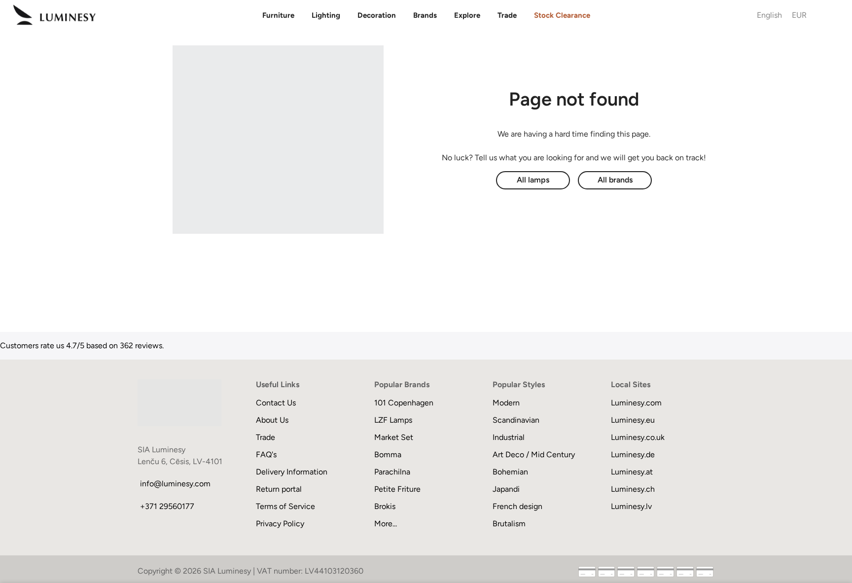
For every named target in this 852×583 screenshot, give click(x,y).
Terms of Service (285, 506)
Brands (425, 15)
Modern (506, 402)
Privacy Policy (280, 523)
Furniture (278, 15)
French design (517, 506)
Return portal (279, 489)
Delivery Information (291, 471)
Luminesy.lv (631, 506)
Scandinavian (516, 420)
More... (385, 523)
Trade (507, 15)
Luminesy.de (633, 454)
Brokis (384, 506)
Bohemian (510, 471)
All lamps (533, 179)
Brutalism (509, 523)
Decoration (376, 15)
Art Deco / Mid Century (534, 454)
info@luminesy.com (175, 483)
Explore (467, 15)
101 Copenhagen (403, 402)
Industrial (509, 437)
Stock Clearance (562, 15)
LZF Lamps (393, 420)
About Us (272, 420)
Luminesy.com (636, 402)
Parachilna (392, 471)
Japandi (506, 489)
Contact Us (276, 402)
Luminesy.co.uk (638, 437)
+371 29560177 (167, 506)
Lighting (326, 15)
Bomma (387, 454)
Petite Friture (397, 489)
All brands (615, 179)
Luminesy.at (632, 471)
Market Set (393, 437)
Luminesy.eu (633, 420)
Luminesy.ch (633, 489)
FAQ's (266, 454)
